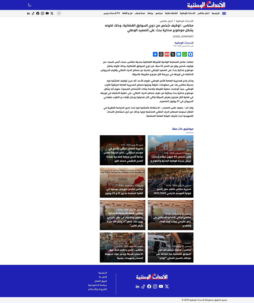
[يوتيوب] (47, 13)
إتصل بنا (103, 277)
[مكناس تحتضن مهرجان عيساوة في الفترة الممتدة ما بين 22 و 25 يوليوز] (123, 183)
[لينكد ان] (28, 13)
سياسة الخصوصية (97, 285)
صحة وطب (140, 13)
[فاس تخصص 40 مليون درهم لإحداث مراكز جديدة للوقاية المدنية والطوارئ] (170, 150)
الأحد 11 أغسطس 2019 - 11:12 (183, 46)
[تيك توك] (33, 13)
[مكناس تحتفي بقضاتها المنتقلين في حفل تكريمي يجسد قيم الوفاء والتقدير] (170, 215)
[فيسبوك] (38, 13)
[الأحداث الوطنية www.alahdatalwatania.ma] (206, 5)
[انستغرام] (42, 13)
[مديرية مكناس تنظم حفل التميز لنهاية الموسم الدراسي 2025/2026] (170, 183)
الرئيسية (215, 13)
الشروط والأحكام (97, 289)
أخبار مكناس (203, 13)
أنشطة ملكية (171, 13)
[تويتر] (52, 13)
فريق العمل (100, 281)
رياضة (150, 13)
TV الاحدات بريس (111, 13)
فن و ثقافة (127, 13)
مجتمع (159, 13)
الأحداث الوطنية (187, 13)
